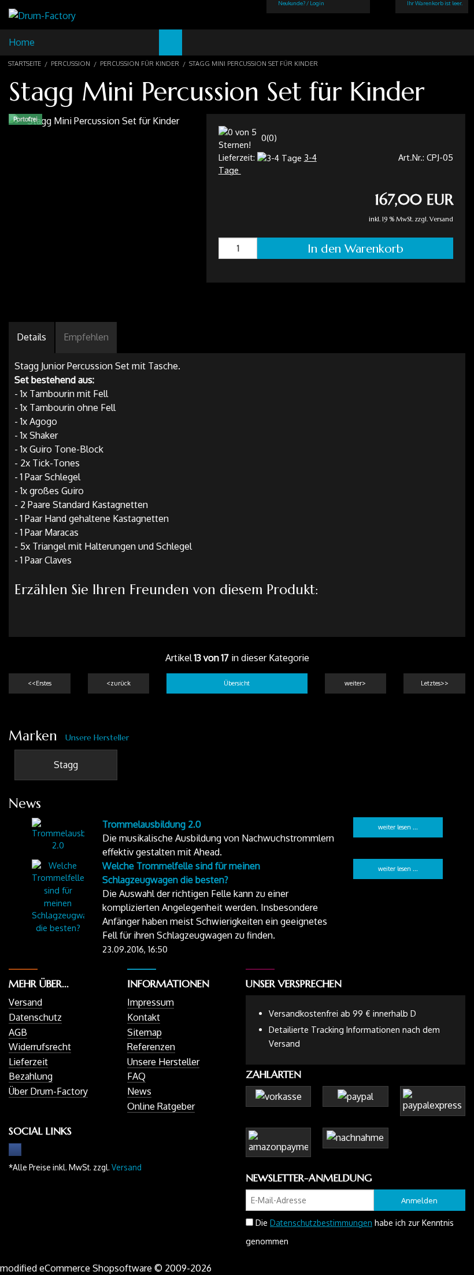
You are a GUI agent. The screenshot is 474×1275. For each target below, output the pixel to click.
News (139, 1091)
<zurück (118, 683)
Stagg (66, 764)
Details (31, 337)
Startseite (24, 64)
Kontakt (143, 1017)
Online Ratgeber (161, 1106)
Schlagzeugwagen (54, 42)
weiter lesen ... (398, 827)
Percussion (170, 42)
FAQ (136, 1076)
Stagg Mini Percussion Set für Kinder (253, 64)
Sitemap (144, 1032)
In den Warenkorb (355, 248)
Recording (228, 42)
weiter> (355, 683)
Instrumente (199, 42)
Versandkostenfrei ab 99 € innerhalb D (342, 1013)
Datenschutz (35, 1017)
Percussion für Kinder (139, 64)
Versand (441, 219)
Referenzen (151, 1046)
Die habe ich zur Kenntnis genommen (350, 1232)
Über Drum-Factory (48, 1091)
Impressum (150, 1002)
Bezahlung (31, 1076)
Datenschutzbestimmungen (321, 1223)
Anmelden (419, 1200)
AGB (18, 1032)
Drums (141, 42)
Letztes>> (435, 683)
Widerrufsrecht (40, 1046)
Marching (112, 42)
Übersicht (237, 683)
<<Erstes (39, 683)
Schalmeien (83, 42)
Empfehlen (86, 337)
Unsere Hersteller (97, 738)
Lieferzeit (28, 1062)
